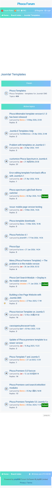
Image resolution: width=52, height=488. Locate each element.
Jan (21, 148)
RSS (18, 10)
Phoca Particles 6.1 (18, 235)
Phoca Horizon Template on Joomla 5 (26, 312)
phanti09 (23, 238)
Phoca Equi (14, 246)
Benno (22, 120)
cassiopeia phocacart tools (22, 326)
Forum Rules (9, 10)
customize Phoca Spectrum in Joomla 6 (28, 159)
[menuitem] (23, 11)
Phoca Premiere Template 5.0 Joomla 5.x (28, 402)
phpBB (16, 479)
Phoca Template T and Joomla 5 (24, 357)
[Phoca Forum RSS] (15, 11)
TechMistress (25, 134)
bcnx (21, 250)
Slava (22, 224)
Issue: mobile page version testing (25, 207)
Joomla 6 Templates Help (21, 131)
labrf (21, 329)
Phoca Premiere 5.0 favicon (22, 371)
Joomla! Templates (13, 74)
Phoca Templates (17, 90)
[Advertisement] (26, 45)
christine (23, 284)
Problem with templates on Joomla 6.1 (27, 145)
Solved (45, 196)
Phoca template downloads (22, 221)
